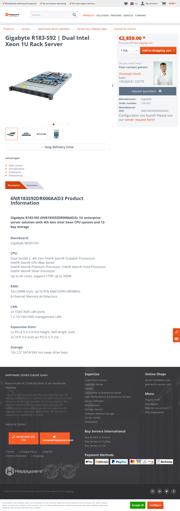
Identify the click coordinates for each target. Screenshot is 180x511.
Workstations (92, 405)
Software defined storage (99, 413)
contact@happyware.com (56, 440)
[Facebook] (173, 491)
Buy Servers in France (97, 437)
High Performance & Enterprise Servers (108, 396)
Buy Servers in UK (95, 445)
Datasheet (32, 185)
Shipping (38, 456)
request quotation (144, 91)
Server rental (92, 417)
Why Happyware (154, 412)
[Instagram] (152, 491)
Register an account (156, 408)
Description (14, 185)
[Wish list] (126, 3)
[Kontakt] (176, 331)
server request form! (140, 119)
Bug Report (151, 404)
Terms (10, 451)
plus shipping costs (143, 42)
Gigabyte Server (94, 384)
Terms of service (16, 456)
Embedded (91, 421)
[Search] (74, 14)
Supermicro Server (96, 380)
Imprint (47, 451)
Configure (155, 505)
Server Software (94, 401)
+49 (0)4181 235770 (131, 81)
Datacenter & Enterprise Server (103, 392)
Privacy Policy (28, 451)
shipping (69, 491)
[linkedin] (159, 491)
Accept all (138, 505)
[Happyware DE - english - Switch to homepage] (13, 15)
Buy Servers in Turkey (97, 441)
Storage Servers (94, 409)
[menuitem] (54, 14)
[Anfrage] (176, 338)
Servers (89, 388)
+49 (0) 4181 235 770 (25, 438)
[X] (166, 491)
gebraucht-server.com (158, 384)
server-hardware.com (157, 380)
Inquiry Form (152, 399)
